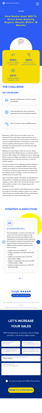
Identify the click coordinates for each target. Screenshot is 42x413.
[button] (20, 278)
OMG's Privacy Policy (33, 381)
